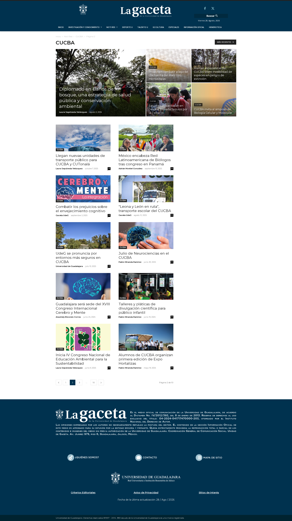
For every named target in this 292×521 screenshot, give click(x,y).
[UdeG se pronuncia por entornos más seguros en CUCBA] (83, 235)
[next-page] (101, 382)
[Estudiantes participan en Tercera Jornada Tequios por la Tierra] (168, 99)
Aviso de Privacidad (146, 492)
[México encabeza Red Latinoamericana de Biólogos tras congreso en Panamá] (146, 138)
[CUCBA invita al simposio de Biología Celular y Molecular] (213, 99)
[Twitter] (213, 9)
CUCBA (79, 36)
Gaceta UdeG (62, 215)
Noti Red (68, 36)
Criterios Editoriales (83, 492)
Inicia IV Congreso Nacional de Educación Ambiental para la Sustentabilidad (83, 359)
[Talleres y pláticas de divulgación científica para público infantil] (146, 286)
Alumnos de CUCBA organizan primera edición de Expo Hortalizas (146, 359)
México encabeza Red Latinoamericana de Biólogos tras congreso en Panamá (145, 159)
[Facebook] (205, 9)
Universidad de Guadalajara (69, 266)
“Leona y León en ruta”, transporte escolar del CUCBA (145, 208)
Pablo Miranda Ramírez (130, 262)
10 (94, 382)
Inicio (58, 36)
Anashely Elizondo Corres (68, 317)
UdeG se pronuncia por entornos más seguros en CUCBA (78, 257)
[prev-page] (59, 382)
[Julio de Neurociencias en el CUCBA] (146, 235)
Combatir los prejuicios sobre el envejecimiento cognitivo (81, 209)
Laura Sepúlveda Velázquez (73, 112)
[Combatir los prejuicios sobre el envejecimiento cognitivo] (83, 188)
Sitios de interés (209, 492)
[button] (212, 16)
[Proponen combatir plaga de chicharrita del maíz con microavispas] (168, 65)
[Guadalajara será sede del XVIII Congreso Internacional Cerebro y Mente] (83, 286)
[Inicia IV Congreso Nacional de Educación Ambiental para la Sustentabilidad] (83, 337)
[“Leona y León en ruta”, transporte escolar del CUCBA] (146, 188)
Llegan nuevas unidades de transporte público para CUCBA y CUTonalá (80, 159)
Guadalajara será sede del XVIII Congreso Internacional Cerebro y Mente (83, 308)
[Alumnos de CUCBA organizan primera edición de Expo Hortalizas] (146, 337)
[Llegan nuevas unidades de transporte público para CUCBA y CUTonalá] (83, 138)
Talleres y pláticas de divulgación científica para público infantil (142, 308)
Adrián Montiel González (130, 168)
